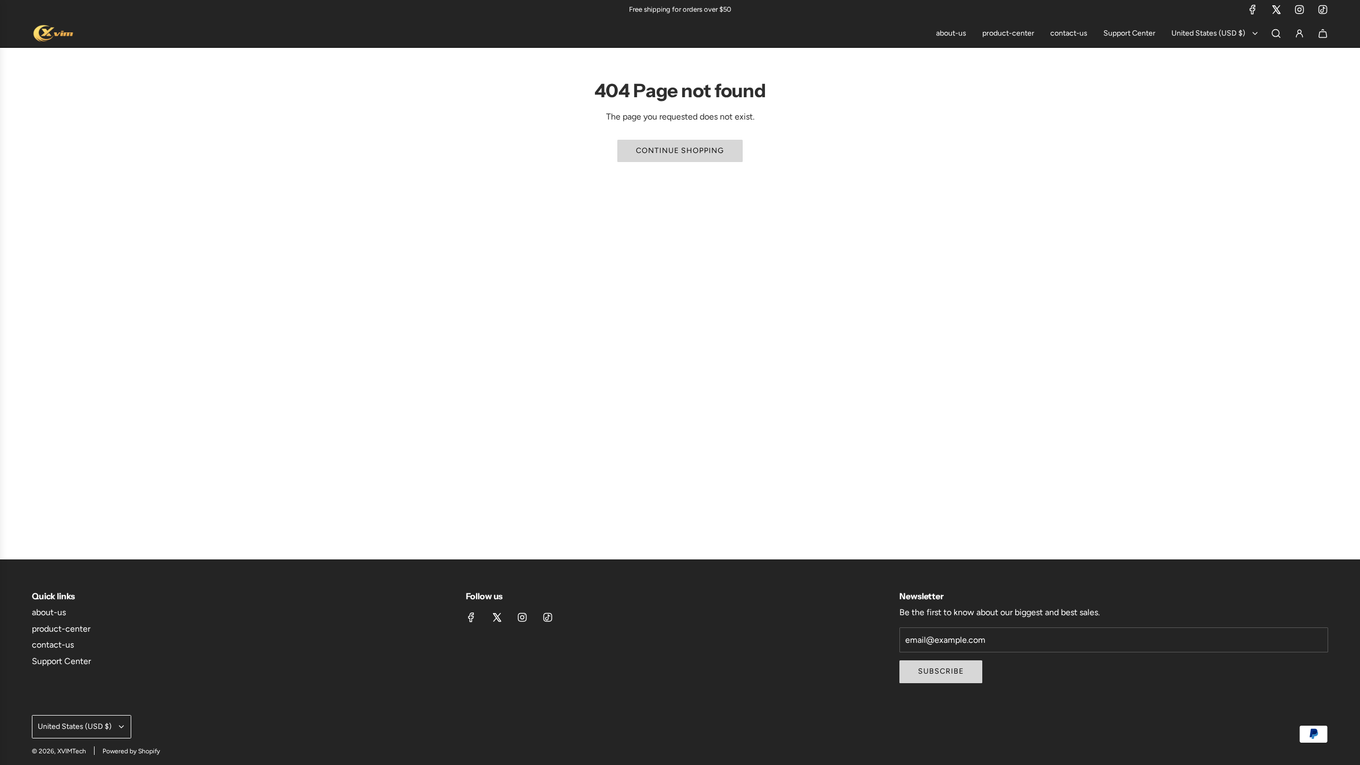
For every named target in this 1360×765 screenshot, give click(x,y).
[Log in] (1299, 33)
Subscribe (941, 671)
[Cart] (1322, 33)
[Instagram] (1299, 9)
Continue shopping (680, 150)
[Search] (1276, 33)
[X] (1276, 9)
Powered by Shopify (131, 751)
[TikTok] (1322, 9)
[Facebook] (1252, 9)
